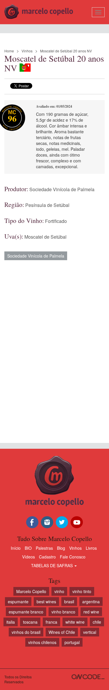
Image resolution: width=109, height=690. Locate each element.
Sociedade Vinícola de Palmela (61, 189)
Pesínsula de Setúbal (47, 205)
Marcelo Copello (31, 591)
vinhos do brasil (26, 632)
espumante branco (26, 612)
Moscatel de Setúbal (45, 236)
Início (16, 548)
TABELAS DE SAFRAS (52, 565)
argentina (91, 601)
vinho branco (63, 612)
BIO (28, 548)
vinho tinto (81, 591)
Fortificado (56, 221)
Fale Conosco (72, 557)
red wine (91, 612)
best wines (46, 601)
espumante (18, 601)
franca (51, 622)
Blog (61, 548)
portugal (72, 642)
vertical (89, 632)
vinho (59, 591)
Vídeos (28, 557)
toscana (30, 622)
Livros (91, 548)
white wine (75, 622)
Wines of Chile (62, 632)
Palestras (44, 548)
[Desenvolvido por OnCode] (88, 676)
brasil (69, 601)
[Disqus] (54, 348)
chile (97, 622)
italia (10, 622)
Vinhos (27, 50)
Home (9, 50)
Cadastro (47, 557)
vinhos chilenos (42, 642)
